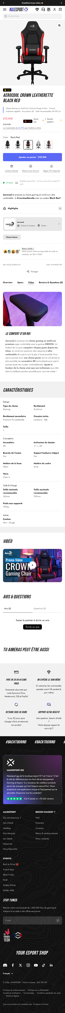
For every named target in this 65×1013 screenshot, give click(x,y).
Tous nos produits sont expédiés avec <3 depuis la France (25, 1004)
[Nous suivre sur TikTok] (44, 965)
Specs (20, 282)
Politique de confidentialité (38, 990)
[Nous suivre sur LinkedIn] (51, 965)
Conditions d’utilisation (12, 993)
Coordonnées (29, 993)
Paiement (40, 822)
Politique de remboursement (14, 990)
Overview (8, 282)
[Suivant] (61, 3)
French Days (8, 869)
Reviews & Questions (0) (51, 282)
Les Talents (7, 838)
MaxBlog (7, 828)
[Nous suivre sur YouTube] (36, 965)
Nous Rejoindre (10, 848)
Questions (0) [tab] (40, 608)
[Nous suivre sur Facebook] (13, 965)
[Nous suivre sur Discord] (5, 965)
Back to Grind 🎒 (11, 864)
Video (31, 282)
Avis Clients (8, 822)
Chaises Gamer (12, 237)
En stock (9, 182)
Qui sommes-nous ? (12, 817)
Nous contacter (42, 838)
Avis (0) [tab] (7, 608)
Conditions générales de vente (48, 993)
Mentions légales (12, 996)
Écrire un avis (32, 627)
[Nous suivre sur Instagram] (28, 965)
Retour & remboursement (47, 833)
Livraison (40, 828)
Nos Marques (9, 833)
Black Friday (8, 874)
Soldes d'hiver (9, 885)
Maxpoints (7, 843)
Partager (34, 271)
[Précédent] (3, 3)
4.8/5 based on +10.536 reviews (39, 798)
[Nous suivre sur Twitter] (20, 965)
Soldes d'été (8, 890)
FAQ (37, 817)
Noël (5, 879)
